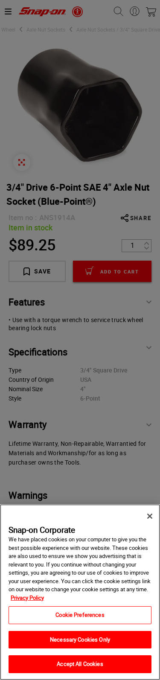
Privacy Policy (27, 598)
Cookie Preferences (79, 615)
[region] (80, 592)
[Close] (149, 516)
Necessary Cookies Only (80, 639)
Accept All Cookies (80, 664)
